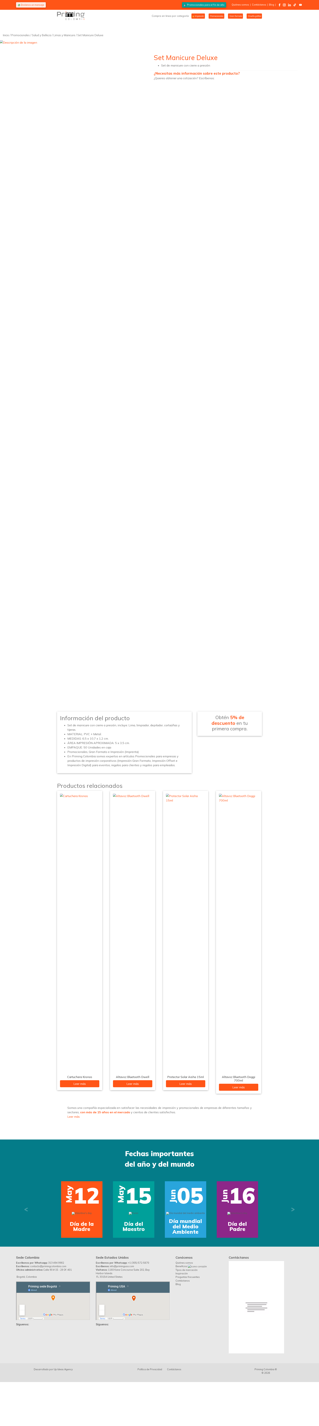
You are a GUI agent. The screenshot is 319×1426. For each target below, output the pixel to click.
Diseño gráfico (254, 16)
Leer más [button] (73, 1116)
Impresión (199, 16)
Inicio (6, 35)
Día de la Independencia (82, 1265)
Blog (271, 4)
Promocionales (216, 16)
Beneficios (182, 1304)
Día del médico (237, 1265)
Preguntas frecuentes (188, 1315)
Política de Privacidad (150, 1407)
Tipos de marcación (187, 1308)
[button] (26, 1228)
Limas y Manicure (64, 35)
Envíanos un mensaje (32, 4)
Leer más (79, 1084)
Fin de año (205, 4)
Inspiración (182, 1311)
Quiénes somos (240, 4)
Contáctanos (259, 4)
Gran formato (235, 16)
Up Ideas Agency (63, 1407)
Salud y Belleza (41, 35)
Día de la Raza (186, 1265)
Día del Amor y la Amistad (133, 1265)
